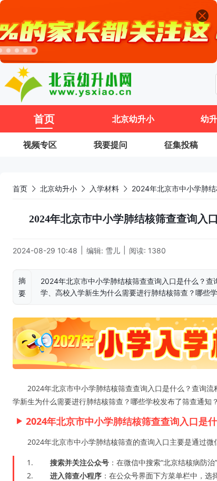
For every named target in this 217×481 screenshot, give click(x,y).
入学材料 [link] (104, 188)
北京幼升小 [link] (58, 188)
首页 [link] (20, 188)
